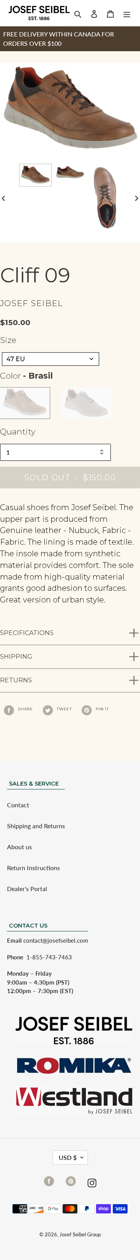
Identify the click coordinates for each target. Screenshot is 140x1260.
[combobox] (50, 359)
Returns (16, 680)
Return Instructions (33, 867)
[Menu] (127, 13)
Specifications (27, 633)
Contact (18, 804)
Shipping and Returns (36, 825)
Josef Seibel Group (80, 1234)
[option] (35, 175)
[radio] (25, 403)
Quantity (17, 431)
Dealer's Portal (27, 888)
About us (19, 846)
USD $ (68, 1157)
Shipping (16, 656)
